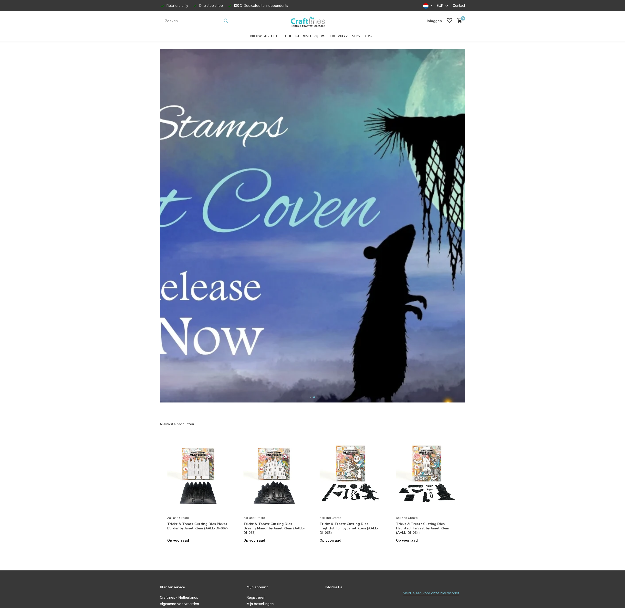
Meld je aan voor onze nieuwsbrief (431, 593)
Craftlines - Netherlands (179, 597)
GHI (288, 36)
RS (323, 36)
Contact (459, 5)
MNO (306, 36)
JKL (296, 36)
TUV (331, 36)
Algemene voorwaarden (179, 604)
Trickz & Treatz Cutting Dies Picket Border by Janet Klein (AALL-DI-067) (197, 526)
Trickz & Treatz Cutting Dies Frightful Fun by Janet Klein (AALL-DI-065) (349, 528)
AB (266, 36)
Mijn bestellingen (260, 604)
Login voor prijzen (198, 550)
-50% (355, 36)
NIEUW (256, 36)
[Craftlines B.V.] (312, 21)
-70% (367, 36)
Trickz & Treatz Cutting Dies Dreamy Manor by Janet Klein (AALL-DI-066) (274, 528)
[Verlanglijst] (449, 21)
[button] (311, 397)
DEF (279, 36)
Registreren (256, 597)
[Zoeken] (225, 20)
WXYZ (343, 36)
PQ (315, 36)
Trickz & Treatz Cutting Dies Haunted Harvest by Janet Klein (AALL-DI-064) (422, 528)
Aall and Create (178, 518)
